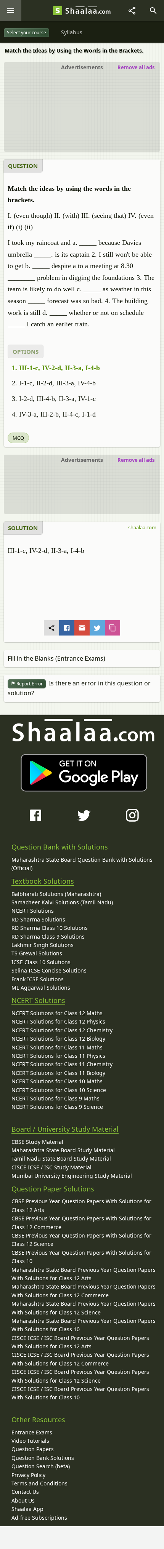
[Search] (153, 10)
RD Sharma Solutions (38, 919)
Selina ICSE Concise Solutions (49, 970)
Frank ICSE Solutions (37, 979)
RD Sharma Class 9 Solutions (48, 936)
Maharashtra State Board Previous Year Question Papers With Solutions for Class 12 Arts (83, 1274)
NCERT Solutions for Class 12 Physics (58, 1021)
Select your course (26, 32)
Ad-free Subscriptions (39, 1517)
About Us (23, 1500)
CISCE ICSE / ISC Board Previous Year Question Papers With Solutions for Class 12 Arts (80, 1342)
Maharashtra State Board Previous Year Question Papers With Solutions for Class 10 (83, 1325)
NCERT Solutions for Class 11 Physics (58, 1055)
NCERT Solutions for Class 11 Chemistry (62, 1064)
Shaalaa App (27, 1508)
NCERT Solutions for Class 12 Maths (57, 1013)
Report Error (29, 683)
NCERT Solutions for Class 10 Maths (57, 1081)
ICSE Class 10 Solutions (41, 962)
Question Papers (32, 1449)
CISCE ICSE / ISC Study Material (51, 1167)
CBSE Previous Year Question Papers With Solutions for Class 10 (81, 1257)
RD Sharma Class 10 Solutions (49, 927)
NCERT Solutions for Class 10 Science (58, 1090)
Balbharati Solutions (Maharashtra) (56, 893)
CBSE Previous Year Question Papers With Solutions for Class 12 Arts (81, 1205)
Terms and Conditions (39, 1483)
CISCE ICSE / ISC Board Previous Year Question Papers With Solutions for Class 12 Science (80, 1376)
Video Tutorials (30, 1440)
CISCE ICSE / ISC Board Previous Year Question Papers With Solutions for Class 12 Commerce (80, 1359)
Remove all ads (135, 67)
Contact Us (25, 1491)
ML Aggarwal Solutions (40, 987)
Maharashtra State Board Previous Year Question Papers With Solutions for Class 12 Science (83, 1308)
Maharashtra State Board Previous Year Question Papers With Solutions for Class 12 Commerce (83, 1290)
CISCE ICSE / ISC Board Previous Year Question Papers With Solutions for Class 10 (80, 1393)
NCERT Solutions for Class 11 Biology (58, 1072)
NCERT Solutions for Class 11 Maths (57, 1047)
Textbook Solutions (42, 881)
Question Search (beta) (40, 1466)
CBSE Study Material (37, 1141)
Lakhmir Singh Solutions (42, 945)
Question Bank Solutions (42, 1457)
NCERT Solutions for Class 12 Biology (58, 1038)
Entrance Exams (31, 1432)
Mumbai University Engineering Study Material (71, 1175)
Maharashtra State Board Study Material (63, 1150)
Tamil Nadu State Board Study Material (61, 1158)
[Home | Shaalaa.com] (57, 10)
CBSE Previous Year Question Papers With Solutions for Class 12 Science (81, 1239)
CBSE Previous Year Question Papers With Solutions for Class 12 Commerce (81, 1222)
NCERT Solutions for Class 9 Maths (55, 1098)
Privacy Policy (28, 1475)
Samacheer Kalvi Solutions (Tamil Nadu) (62, 902)
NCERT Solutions (32, 910)
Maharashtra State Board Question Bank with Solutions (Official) (82, 864)
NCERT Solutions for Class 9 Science (57, 1106)
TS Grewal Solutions (36, 953)
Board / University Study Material (65, 1129)
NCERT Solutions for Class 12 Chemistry (62, 1030)
